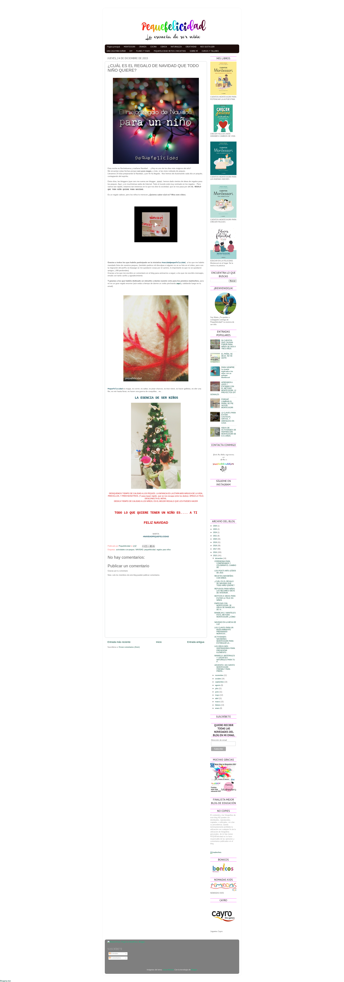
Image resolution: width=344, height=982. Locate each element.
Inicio (159, 642)
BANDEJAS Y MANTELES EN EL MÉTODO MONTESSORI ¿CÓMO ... (225, 616)
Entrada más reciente (119, 642)
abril (217, 698)
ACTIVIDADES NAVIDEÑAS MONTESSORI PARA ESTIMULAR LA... (223, 640)
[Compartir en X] (148, 546)
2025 (215, 529)
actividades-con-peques (125, 550)
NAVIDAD (139, 550)
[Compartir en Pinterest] (153, 546)
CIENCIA (163, 46)
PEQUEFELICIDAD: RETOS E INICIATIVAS (170, 51)
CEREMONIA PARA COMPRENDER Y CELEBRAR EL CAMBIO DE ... (225, 564)
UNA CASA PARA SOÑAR (116, 51)
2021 (215, 536)
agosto (218, 685)
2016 (215, 552)
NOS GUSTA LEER (207, 46)
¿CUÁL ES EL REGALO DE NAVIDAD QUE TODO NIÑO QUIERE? (224, 583)
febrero (218, 705)
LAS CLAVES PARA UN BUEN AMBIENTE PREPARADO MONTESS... (223, 631)
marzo (218, 702)
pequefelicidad (149, 550)
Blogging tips (5, 981)
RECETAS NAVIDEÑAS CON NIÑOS (223, 577)
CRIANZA (142, 46)
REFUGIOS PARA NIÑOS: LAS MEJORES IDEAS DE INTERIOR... (224, 591)
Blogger (194, 970)
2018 (215, 546)
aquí (178, 283)
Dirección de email (219, 740)
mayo (217, 695)
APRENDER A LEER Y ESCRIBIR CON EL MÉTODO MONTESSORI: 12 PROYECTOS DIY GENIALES (223, 389)
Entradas (114, 954)
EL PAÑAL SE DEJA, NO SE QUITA (227, 356)
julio (217, 688)
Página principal (113, 46)
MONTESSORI (129, 46)
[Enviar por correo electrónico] (143, 546)
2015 (215, 556)
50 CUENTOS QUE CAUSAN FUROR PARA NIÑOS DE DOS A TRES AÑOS (228, 345)
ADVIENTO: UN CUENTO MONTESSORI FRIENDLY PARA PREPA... (224, 668)
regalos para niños (164, 550)
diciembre (219, 558)
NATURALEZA (176, 46)
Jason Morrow (168, 970)
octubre (218, 679)
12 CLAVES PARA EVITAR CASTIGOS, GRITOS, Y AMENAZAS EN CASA (228, 418)
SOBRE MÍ (194, 51)
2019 (215, 542)
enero (217, 708)
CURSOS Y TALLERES (210, 51)
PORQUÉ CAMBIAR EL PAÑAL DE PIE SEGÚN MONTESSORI (227, 403)
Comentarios (116, 958)
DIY (131, 51)
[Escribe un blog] (146, 546)
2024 (215, 532)
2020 (215, 539)
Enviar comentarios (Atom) (129, 647)
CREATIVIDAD (191, 46)
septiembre (219, 682)
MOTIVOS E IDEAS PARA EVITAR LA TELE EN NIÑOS (224, 598)
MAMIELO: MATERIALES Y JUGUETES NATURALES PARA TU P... (224, 659)
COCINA (153, 46)
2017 (215, 549)
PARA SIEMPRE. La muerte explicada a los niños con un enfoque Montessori (228, 372)
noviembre (219, 675)
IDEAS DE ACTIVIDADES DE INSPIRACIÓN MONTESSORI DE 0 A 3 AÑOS (228, 432)
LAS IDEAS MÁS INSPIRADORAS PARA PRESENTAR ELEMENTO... (224, 649)
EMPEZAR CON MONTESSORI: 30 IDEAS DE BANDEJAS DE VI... (224, 606)
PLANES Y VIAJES (143, 51)
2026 (215, 526)
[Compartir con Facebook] (151, 546)
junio (217, 692)
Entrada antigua (195, 642)
